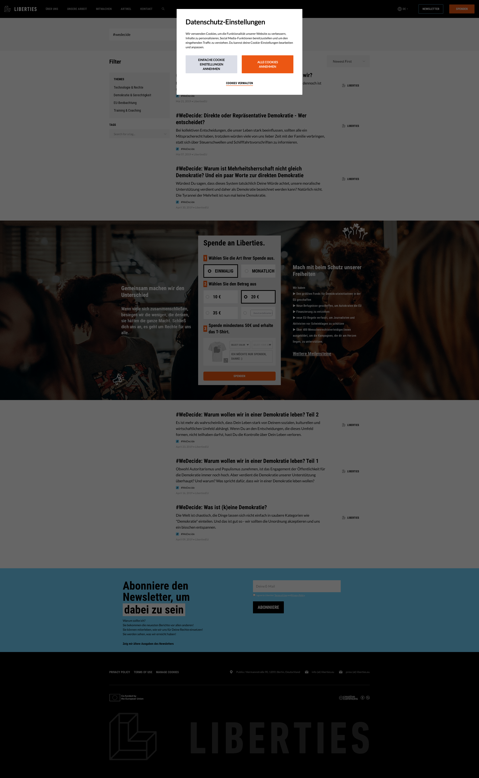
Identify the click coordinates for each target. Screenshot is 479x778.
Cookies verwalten (239, 83)
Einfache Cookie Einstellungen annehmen (211, 64)
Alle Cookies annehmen (267, 64)
